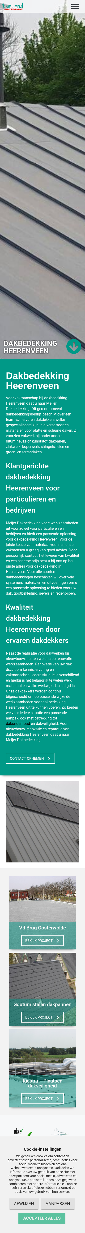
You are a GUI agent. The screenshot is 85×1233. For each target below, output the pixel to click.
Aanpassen (58, 1203)
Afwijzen (24, 1203)
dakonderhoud (18, 723)
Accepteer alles (42, 1218)
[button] (75, 6)
